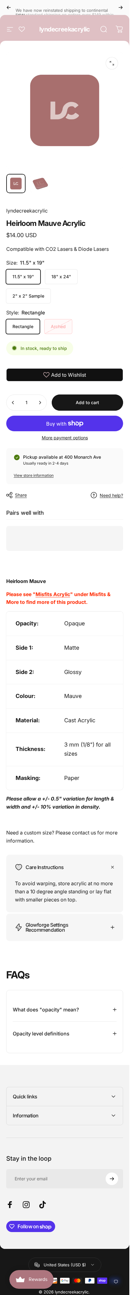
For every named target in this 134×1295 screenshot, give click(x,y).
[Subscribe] (112, 1179)
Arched (58, 326)
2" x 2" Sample (28, 296)
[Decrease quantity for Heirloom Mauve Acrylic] (13, 402)
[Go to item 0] (16, 183)
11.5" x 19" (23, 276)
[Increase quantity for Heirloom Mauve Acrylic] (39, 402)
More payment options (65, 437)
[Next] (120, 7)
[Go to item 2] (40, 183)
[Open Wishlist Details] (22, 29)
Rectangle (22, 326)
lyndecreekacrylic (64, 29)
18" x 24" (61, 276)
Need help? (111, 495)
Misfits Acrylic (53, 594)
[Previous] (9, 7)
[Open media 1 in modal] (112, 63)
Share (21, 495)
